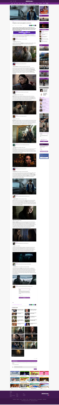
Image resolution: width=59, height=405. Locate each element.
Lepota (20, 3)
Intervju (37, 3)
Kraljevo (44, 3)
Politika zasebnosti (39, 399)
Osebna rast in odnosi (31, 3)
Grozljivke (15, 304)
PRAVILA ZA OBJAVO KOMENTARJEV (15, 364)
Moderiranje (24, 399)
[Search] (48, 1)
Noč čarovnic (17, 304)
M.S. (13, 25)
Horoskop (26, 3)
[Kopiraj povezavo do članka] (35, 25)
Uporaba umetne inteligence (34, 400)
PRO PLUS (21, 399)
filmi (21, 304)
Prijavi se (24, 297)
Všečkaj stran (44, 157)
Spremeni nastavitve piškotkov (33, 399)
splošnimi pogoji (23, 296)
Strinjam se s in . (24, 296)
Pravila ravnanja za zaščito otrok (26, 400)
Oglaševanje (14, 399)
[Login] (43, 1)
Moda (17, 3)
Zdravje (23, 3)
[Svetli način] (45, 1)
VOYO (13, 304)
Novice (12, 3)
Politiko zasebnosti (28, 296)
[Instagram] (15, 1)
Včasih (41, 149)
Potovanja (40, 3)
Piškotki (27, 399)
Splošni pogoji (44, 399)
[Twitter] (31, 25)
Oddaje (47, 3)
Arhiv (47, 144)
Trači (14, 3)
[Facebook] (13, 1)
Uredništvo (18, 399)
